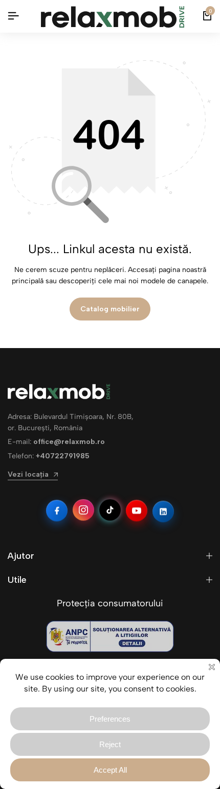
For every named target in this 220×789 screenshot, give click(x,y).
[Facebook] (57, 511)
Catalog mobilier (110, 309)
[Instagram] (83, 510)
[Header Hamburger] (13, 16)
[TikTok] (110, 510)
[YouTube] (136, 510)
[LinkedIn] (163, 511)
